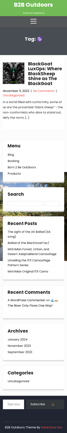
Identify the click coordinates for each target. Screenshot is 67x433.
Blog (11, 155)
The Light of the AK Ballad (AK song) (29, 234)
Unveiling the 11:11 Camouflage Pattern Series (29, 262)
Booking (13, 161)
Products (14, 173)
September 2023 (20, 352)
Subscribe (38, 404)
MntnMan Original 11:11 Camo (28, 271)
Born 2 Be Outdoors (22, 167)
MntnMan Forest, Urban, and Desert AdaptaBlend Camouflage (32, 251)
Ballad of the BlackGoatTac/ (28, 243)
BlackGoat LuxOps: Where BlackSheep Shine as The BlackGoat (45, 74)
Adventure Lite (51, 427)
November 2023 (19, 346)
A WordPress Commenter (26, 300)
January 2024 (18, 339)
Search (16, 194)
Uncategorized (13, 95)
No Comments (43, 91)
